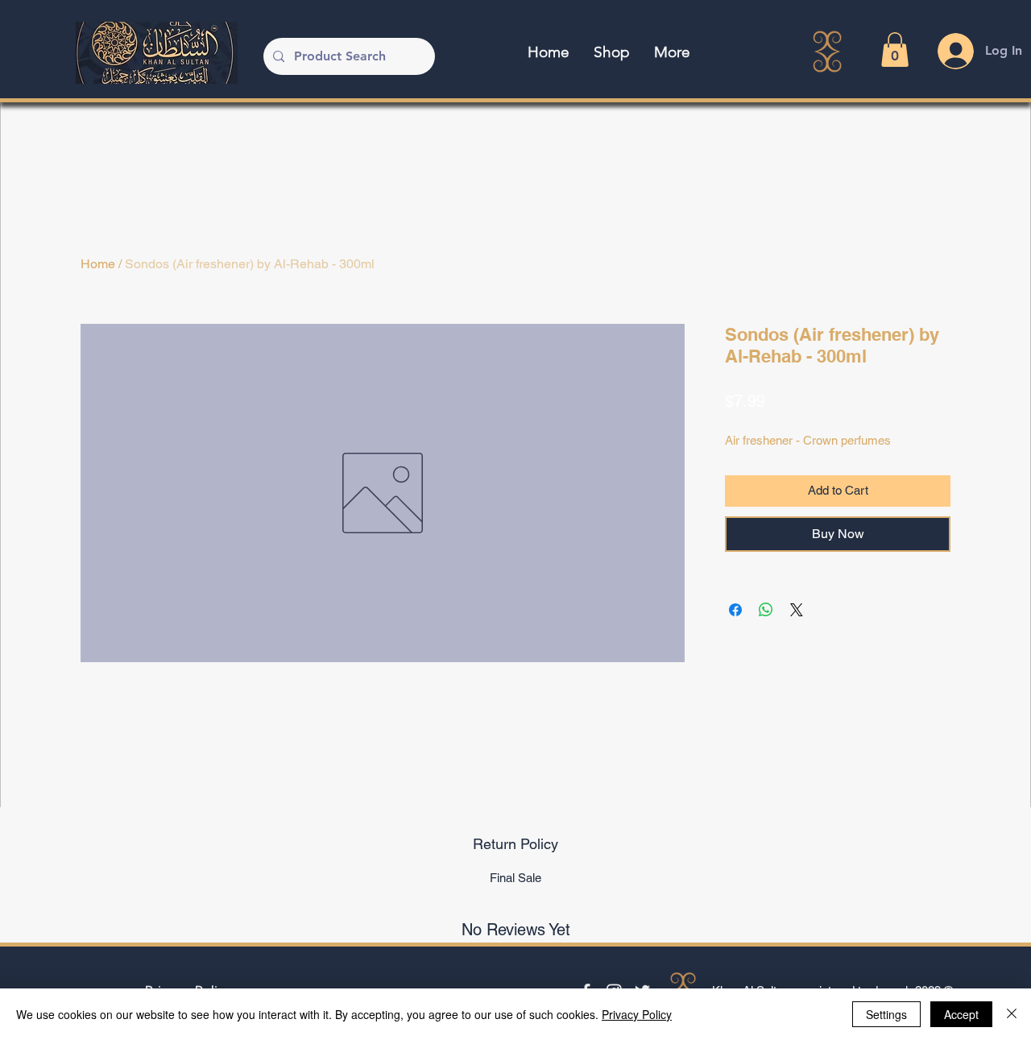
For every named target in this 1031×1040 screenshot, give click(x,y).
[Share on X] (796, 609)
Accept (961, 1014)
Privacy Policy (637, 1014)
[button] (894, 49)
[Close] (1011, 1014)
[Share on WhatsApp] (766, 609)
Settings (886, 1014)
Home (98, 263)
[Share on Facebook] (735, 609)
